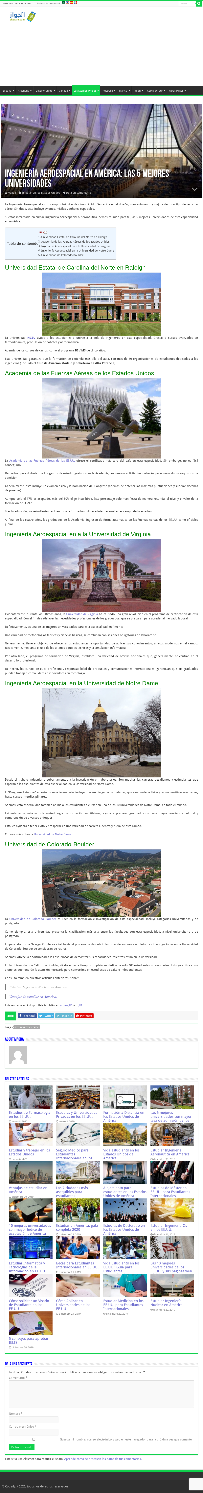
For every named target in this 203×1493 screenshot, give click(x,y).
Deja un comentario (78, 192)
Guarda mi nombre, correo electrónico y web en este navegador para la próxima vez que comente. (126, 1439)
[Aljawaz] (23, 16)
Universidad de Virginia (82, 614)
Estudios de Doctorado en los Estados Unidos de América (124, 1230)
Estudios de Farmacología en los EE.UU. (29, 1115)
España (7, 90)
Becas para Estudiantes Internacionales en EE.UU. (77, 1265)
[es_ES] (71, 2)
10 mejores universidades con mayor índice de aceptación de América (30, 1230)
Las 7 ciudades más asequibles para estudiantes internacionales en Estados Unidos (72, 1196)
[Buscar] (199, 4)
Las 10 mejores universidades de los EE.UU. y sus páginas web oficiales (171, 1269)
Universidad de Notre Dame (52, 834)
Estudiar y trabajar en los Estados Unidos (29, 1152)
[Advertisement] (101, 52)
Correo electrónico (22, 1426)
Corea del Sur (155, 90)
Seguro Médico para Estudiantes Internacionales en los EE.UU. (74, 1156)
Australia (108, 90)
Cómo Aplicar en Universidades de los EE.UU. (73, 1305)
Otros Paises (176, 90)
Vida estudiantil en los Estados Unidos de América (121, 1154)
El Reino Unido (44, 90)
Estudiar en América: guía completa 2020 (77, 1228)
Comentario (18, 1378)
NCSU (31, 338)
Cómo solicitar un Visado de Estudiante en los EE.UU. (29, 1305)
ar (61, 1005)
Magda (12, 192)
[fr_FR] (75, 2)
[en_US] (67, 2)
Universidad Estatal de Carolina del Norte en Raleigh (74, 237)
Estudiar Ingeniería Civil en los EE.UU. (170, 1228)
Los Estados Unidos (85, 90)
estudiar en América (26, 1027)
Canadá (63, 90)
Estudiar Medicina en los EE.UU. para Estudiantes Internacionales (123, 1305)
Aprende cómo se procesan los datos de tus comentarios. (103, 1459)
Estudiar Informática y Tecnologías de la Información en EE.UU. (27, 1267)
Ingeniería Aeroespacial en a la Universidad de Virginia (75, 246)
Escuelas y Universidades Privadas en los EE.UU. (76, 1115)
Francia (123, 90)
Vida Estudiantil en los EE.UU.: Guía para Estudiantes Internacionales (121, 1269)
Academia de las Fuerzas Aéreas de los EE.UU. (42, 460)
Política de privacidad (48, 3)
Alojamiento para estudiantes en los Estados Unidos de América (125, 1192)
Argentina (23, 90)
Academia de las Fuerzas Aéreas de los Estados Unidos (75, 241)
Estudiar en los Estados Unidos (41, 192)
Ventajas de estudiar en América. (33, 996)
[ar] (63, 2)
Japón (137, 90)
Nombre (15, 1413)
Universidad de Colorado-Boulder (62, 255)
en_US (68, 1005)
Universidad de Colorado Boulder (32, 919)
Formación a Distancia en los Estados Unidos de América (123, 1117)
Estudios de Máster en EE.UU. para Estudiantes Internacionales (170, 1192)
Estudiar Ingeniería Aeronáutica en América (170, 1152)
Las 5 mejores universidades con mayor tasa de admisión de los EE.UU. (171, 1118)
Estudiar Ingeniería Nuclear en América (166, 1303)
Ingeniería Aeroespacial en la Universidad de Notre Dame (77, 250)
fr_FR (79, 1005)
